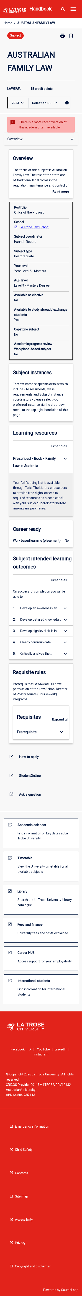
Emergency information (32, 1126)
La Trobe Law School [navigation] (34, 227)
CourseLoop (69, 1290)
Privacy (20, 1243)
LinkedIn (61, 1049)
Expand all (59, 446)
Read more (60, 192)
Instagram (41, 1054)
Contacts (21, 1173)
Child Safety (24, 1149)
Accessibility (24, 1219)
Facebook (18, 1049)
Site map (21, 1196)
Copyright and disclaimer (33, 1266)
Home (8, 23)
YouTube (43, 1049)
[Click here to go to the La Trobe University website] (14, 11)
